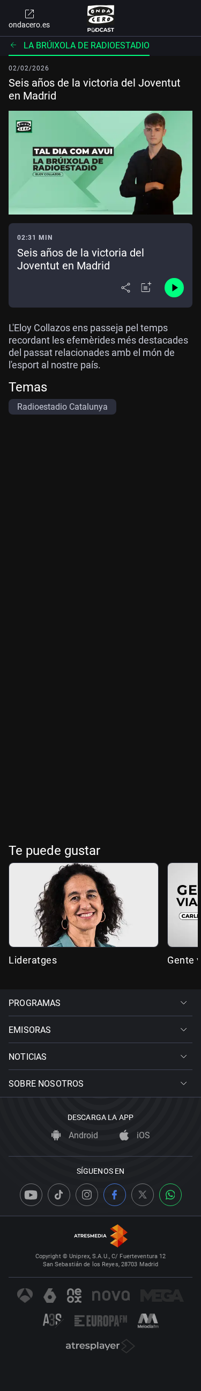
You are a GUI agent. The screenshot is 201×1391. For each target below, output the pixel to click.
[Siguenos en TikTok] (59, 1194)
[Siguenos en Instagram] (87, 1194)
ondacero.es (29, 24)
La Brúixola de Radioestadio (87, 45)
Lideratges (33, 960)
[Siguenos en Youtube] (31, 1194)
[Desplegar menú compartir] (126, 287)
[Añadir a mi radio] (146, 287)
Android (82, 1135)
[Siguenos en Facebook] (114, 1194)
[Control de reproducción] (174, 287)
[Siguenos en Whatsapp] (170, 1194)
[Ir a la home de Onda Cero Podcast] (100, 18)
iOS (142, 1135)
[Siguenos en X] (142, 1194)
